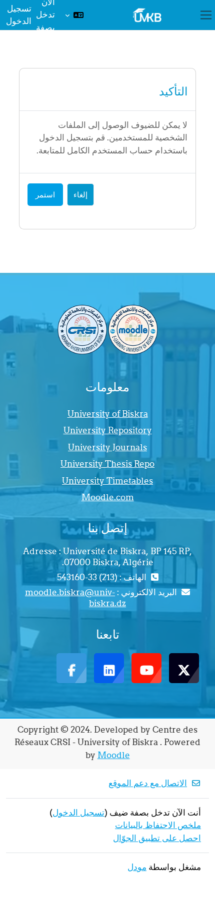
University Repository (108, 430)
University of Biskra (108, 413)
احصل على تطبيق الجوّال (157, 838)
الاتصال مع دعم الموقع (147, 783)
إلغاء (81, 194)
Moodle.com (108, 497)
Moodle (114, 755)
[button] (74, 15)
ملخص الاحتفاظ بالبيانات (158, 825)
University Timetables (107, 480)
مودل (137, 867)
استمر (45, 194)
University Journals (107, 447)
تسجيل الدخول (19, 15)
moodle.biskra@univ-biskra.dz (75, 598)
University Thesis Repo (107, 463)
